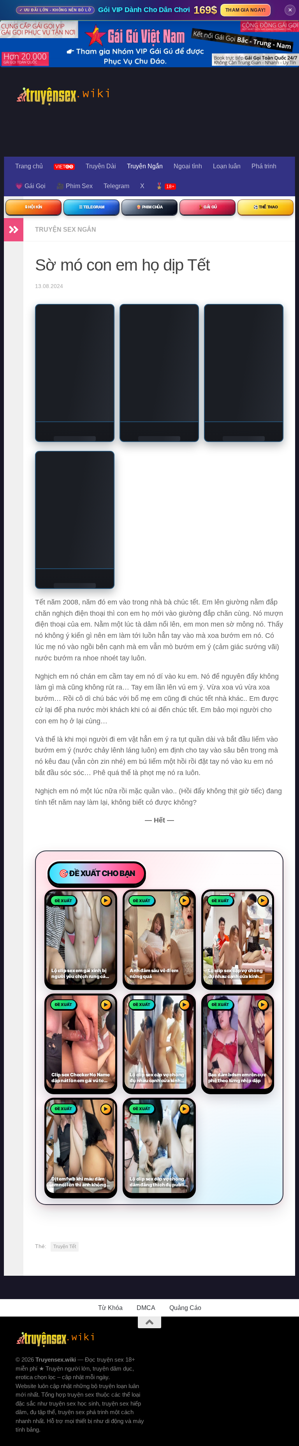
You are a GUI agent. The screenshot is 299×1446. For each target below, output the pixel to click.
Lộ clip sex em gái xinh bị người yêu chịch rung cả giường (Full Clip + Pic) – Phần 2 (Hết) (78, 974)
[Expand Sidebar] (13, 229)
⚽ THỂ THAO (265, 207)
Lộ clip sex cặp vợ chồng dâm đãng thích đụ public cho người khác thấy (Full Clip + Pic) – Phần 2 (158, 1182)
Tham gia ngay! (245, 10)
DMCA (146, 1308)
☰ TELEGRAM (91, 207)
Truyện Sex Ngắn (65, 229)
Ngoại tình (188, 166)
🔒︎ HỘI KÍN (33, 207)
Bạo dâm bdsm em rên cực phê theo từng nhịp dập (237, 1077)
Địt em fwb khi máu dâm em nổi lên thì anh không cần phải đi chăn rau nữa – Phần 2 (80, 1182)
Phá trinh (264, 166)
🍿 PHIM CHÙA (149, 207)
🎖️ (164, 186)
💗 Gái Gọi (30, 186)
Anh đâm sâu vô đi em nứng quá (154, 973)
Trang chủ (29, 166)
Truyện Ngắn (145, 166)
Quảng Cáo (185, 1308)
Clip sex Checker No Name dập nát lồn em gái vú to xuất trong (80, 1078)
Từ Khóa (110, 1308)
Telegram (116, 186)
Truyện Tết (64, 1246)
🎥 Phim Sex (74, 186)
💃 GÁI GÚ (207, 207)
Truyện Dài (101, 166)
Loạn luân (227, 166)
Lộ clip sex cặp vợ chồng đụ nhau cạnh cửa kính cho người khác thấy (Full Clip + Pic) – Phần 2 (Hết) (237, 974)
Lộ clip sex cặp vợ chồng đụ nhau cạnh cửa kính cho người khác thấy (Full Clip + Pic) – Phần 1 (158, 1078)
